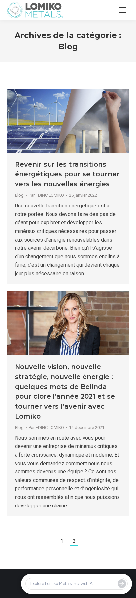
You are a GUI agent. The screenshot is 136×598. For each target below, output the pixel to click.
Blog (19, 195)
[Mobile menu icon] (122, 10)
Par (46, 195)
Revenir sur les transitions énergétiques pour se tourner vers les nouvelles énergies (67, 174)
